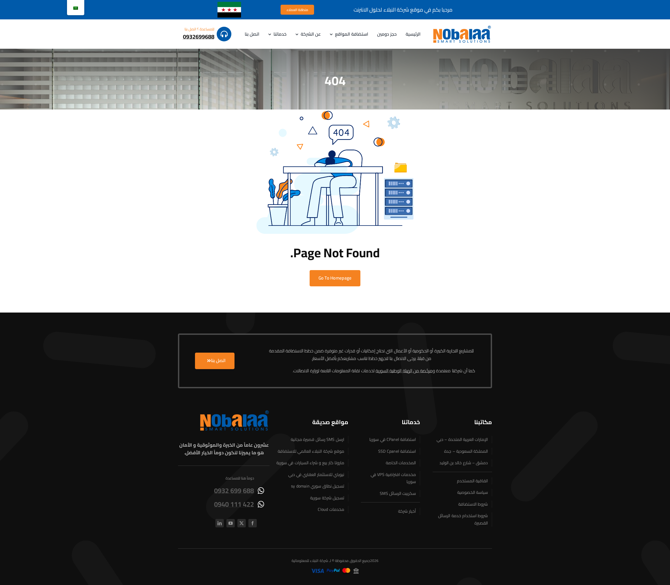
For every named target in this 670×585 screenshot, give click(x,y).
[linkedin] (219, 523)
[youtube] (230, 523)
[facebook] (252, 523)
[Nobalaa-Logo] (462, 27)
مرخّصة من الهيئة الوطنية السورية (404, 371)
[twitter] (241, 523)
